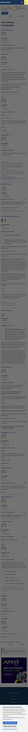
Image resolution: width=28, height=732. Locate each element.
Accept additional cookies (10, 722)
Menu (26, 2)
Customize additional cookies (10, 729)
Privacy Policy (7, 719)
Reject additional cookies (10, 726)
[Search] (22, 2)
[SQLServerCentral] (1, 2)
